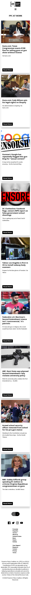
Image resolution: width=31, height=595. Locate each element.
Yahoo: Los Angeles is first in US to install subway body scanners (15, 265)
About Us (15, 534)
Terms (14, 552)
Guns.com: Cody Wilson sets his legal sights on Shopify (14, 101)
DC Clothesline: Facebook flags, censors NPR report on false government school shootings (15, 211)
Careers (15, 532)
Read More (7, 70)
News (14, 538)
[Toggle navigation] (15, 9)
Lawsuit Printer (17, 536)
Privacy (15, 551)
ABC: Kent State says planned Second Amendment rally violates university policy (15, 373)
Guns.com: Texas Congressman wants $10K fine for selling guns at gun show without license (14, 49)
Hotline (15, 542)
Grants (14, 540)
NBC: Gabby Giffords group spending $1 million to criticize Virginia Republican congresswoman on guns (15, 482)
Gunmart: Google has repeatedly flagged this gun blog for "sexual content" (14, 156)
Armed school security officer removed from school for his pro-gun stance (15, 427)
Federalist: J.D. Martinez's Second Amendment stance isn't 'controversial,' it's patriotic (14, 320)
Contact (15, 549)
